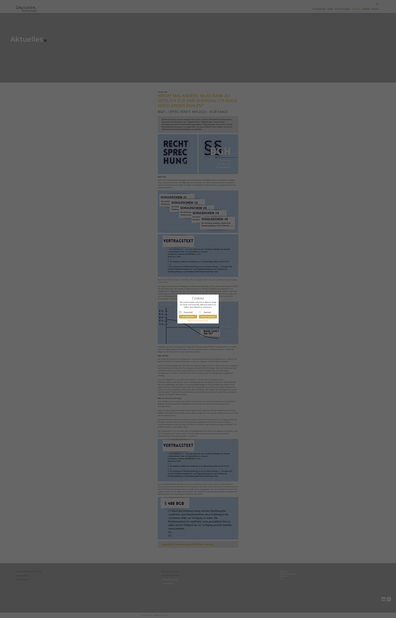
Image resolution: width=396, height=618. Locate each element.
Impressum (192, 320)
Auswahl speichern (208, 316)
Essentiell (188, 312)
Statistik (207, 312)
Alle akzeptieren (188, 316)
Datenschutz (203, 320)
